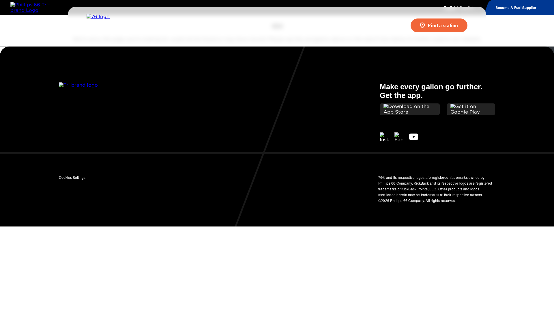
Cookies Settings (72, 177)
